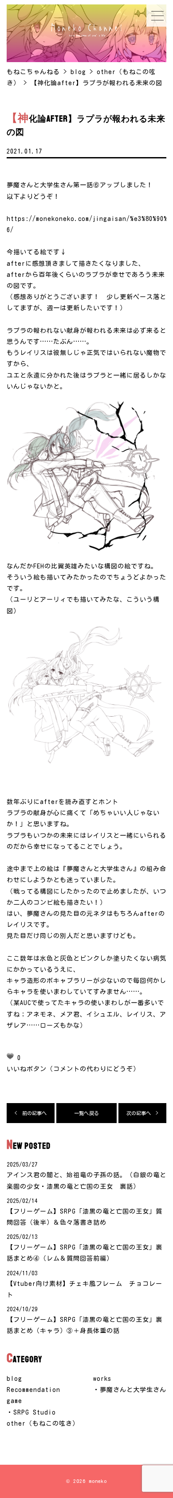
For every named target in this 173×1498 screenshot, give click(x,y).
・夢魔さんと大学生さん (129, 1390)
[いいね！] (10, 1056)
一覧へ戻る (86, 1113)
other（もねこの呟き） (43, 1423)
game (14, 1401)
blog (14, 1379)
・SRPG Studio (31, 1412)
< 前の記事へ (31, 1113)
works (102, 1379)
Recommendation (33, 1390)
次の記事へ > (142, 1113)
